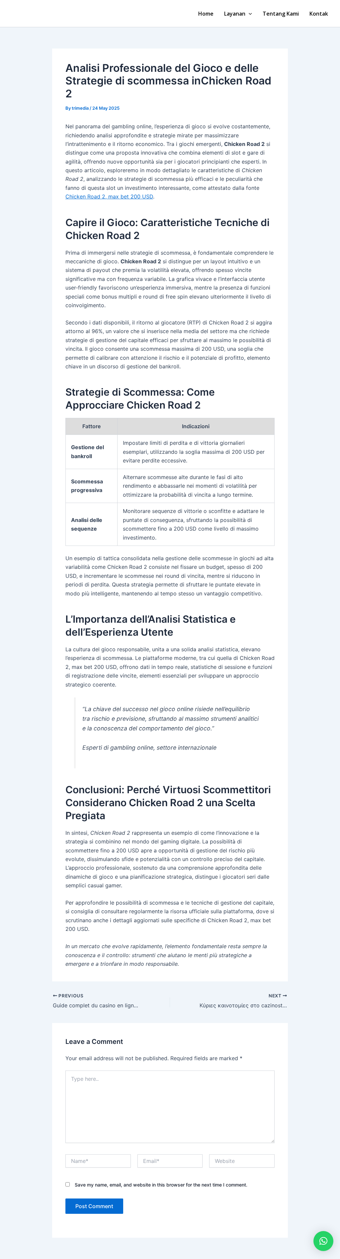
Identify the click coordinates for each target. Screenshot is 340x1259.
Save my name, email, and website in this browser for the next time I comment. (161, 1185)
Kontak (318, 13)
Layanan (234, 13)
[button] (323, 1241)
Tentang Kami (281, 13)
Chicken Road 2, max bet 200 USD (109, 196)
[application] (248, 14)
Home (205, 13)
